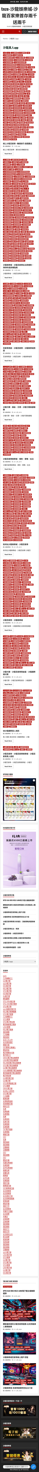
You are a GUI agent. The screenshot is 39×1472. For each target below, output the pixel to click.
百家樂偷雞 (6, 236)
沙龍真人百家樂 (19, 336)
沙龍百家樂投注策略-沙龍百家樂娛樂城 (17, 938)
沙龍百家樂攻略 (7, 315)
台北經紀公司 (8, 1234)
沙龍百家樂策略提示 (27, 220)
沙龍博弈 (23, 487)
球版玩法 (6, 125)
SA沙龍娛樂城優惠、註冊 (12, 947)
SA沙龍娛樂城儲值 (19, 60)
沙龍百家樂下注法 (17, 105)
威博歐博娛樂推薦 (8, 91)
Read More (9, 154)
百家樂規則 (6, 253)
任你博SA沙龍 (20, 77)
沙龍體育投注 (7, 234)
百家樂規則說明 (24, 253)
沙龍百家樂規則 (17, 504)
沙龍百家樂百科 (29, 217)
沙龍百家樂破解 (7, 320)
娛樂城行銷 (7, 1186)
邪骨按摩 (6, 1201)
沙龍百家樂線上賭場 (27, 222)
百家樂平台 (6, 241)
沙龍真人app (13, 117)
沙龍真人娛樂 (15, 334)
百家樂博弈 (15, 518)
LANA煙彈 (6, 1027)
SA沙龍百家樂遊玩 (22, 67)
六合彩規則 (14, 81)
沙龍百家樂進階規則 (9, 329)
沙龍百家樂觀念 (7, 450)
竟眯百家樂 (26, 137)
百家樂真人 (13, 248)
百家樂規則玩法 (7, 530)
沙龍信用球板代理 (28, 193)
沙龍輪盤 (27, 403)
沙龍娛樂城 (14, 103)
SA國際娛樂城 (12, 560)
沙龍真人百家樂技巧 (23, 227)
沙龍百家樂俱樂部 (24, 205)
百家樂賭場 (6, 134)
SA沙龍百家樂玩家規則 (20, 62)
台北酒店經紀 (8, 1042)
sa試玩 (5, 705)
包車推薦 (6, 1111)
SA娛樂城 (24, 160)
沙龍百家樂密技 (19, 308)
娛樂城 (15, 91)
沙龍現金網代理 (24, 300)
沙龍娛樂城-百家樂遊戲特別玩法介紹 (16, 917)
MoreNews (14, 1469)
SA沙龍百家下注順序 (27, 167)
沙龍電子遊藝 (30, 232)
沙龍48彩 (20, 96)
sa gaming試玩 (7, 367)
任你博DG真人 (12, 77)
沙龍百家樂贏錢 (26, 506)
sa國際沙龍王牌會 (15, 160)
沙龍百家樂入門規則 (18, 208)
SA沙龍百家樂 (19, 169)
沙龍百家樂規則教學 (18, 113)
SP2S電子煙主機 (9, 1022)
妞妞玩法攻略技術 (8, 89)
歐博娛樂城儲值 (7, 572)
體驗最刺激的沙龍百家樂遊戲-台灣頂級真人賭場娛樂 (19, 1325)
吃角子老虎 (28, 81)
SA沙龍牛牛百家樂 (8, 167)
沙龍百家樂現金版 (19, 217)
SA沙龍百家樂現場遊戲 (23, 172)
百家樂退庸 (28, 258)
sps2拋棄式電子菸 (9, 1009)
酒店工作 (6, 1206)
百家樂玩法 (30, 127)
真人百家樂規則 (18, 137)
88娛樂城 (12, 1311)
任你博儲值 (13, 79)
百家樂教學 (23, 244)
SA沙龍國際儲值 (15, 641)
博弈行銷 (6, 1183)
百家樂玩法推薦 (7, 129)
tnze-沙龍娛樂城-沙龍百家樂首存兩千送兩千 (19, 15)
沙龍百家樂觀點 (30, 324)
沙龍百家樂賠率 (7, 506)
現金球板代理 (29, 122)
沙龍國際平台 (7, 101)
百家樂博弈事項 (24, 518)
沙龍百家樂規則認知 (9, 115)
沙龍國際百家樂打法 (9, 200)
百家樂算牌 (6, 251)
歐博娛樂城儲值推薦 (18, 572)
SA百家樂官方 (19, 296)
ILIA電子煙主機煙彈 (10, 1068)
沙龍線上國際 (7, 341)
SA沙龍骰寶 (21, 69)
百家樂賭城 (30, 132)
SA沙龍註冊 (31, 67)
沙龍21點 (6, 96)
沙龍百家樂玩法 (7, 317)
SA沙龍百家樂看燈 (8, 176)
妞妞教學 (21, 86)
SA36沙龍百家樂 (28, 286)
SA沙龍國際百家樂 (17, 55)
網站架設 (6, 1050)
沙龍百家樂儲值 (7, 208)
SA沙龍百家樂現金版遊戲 (10, 67)
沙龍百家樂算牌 (7, 222)
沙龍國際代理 (21, 196)
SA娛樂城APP (7, 162)
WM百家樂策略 (7, 74)
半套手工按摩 (8, 1211)
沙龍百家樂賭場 (17, 506)
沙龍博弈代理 (7, 196)
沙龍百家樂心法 (7, 310)
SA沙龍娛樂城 (29, 57)
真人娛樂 (20, 1316)
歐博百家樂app (22, 93)
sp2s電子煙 (7, 983)
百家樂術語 (29, 251)
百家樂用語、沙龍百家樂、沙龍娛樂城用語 (19, 349)
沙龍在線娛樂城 (7, 582)
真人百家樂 (28, 535)
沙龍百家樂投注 (7, 110)
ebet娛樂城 (14, 53)
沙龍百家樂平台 (19, 442)
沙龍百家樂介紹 (27, 105)
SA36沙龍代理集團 (8, 286)
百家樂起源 (6, 258)
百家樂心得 (23, 127)
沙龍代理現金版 (16, 191)
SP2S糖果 (6, 1086)
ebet (8, 53)
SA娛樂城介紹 (15, 162)
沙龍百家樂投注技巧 (18, 110)
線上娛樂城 (15, 1319)
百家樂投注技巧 (29, 241)
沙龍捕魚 (30, 584)
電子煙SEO (7, 1055)
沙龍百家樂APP (30, 103)
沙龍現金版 (23, 435)
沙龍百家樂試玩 (26, 327)
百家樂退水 (6, 260)
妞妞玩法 (27, 86)
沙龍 (28, 93)
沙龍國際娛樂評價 (16, 98)
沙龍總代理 (12, 403)
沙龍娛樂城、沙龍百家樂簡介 (13, 933)
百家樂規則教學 (24, 528)
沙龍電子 (6, 122)
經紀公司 (6, 1106)
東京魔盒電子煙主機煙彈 (12, 1073)
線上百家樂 (8, 1352)
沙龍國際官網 (25, 98)
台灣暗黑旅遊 (8, 1101)
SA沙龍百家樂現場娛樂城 (10, 65)
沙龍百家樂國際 (29, 305)
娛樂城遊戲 (8, 1314)
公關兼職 (6, 1150)
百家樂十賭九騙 (7, 518)
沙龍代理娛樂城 (7, 376)
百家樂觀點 (6, 256)
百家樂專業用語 (14, 127)
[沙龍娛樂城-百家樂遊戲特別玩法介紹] (19, 1374)
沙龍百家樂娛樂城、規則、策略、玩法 (18, 459)
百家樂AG (20, 516)
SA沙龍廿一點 (7, 291)
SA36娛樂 (6, 284)
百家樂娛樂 (8, 1382)
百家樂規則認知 (14, 253)
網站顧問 (6, 999)
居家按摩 (6, 1239)
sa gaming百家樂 (17, 690)
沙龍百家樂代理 (7, 108)
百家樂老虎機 (21, 251)
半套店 (5, 1216)
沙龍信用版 (12, 428)
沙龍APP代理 (7, 98)
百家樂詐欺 (13, 256)
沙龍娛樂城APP (14, 203)
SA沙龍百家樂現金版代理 (24, 65)
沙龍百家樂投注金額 (19, 215)
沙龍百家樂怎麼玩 (17, 108)
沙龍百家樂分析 (7, 210)
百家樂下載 (19, 234)
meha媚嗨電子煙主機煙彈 (12, 1070)
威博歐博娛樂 (23, 89)
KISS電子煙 (7, 986)
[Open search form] (19, 31)
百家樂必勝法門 (16, 523)
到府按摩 (6, 1242)
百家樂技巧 (21, 241)
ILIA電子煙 (6, 981)
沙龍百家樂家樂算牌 (28, 440)
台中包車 (6, 1178)
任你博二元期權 (30, 77)
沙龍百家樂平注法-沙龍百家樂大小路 (16, 942)
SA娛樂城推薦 (7, 164)
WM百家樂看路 (22, 72)
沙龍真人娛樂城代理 (25, 334)
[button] (3, 31)
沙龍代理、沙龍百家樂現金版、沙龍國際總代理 (19, 673)
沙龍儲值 (19, 428)
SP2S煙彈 (6, 1019)
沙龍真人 (6, 117)
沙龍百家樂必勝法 (17, 310)
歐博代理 (28, 570)
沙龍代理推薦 (7, 191)
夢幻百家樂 (29, 84)
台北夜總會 (7, 1191)
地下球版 (22, 84)
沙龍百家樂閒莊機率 (29, 329)
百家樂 (11, 125)
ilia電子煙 (6, 996)
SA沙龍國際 (6, 641)
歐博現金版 (6, 93)
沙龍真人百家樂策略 (9, 229)
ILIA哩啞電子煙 (8, 1078)
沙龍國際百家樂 (16, 101)
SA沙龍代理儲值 (8, 563)
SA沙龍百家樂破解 (8, 179)
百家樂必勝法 (7, 523)
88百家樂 (19, 1311)
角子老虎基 (13, 139)
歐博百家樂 (13, 93)
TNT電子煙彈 (7, 1129)
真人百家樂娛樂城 (8, 137)
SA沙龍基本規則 (21, 57)
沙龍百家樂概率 (17, 315)
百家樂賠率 (6, 132)
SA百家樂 (16, 179)
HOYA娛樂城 (22, 53)
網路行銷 (6, 1045)
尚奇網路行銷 (8, 1104)
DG (4, 53)
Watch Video (32, 31)
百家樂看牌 (6, 248)
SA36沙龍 (20, 284)
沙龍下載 (25, 374)
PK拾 (28, 53)
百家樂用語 (15, 246)
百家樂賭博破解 (22, 132)
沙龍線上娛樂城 (16, 232)
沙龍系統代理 (24, 229)
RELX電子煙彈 (8, 1029)
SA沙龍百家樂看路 (29, 176)
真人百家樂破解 (18, 537)
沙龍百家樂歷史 (26, 315)
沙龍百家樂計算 (7, 327)
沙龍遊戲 (23, 120)
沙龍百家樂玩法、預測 (11, 928)
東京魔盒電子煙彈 (9, 1024)
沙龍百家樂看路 (7, 220)
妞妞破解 (16, 89)
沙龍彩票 (22, 298)
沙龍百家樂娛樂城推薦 (9, 594)
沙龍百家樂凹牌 (28, 208)
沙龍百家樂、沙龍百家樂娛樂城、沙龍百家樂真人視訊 (19, 754)
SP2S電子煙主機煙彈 (10, 1065)
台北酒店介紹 (8, 1196)
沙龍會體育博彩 (7, 587)
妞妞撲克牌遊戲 (13, 86)
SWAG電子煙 (7, 1088)
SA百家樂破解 (7, 181)
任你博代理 (6, 79)
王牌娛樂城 (29, 749)
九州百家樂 (31, 74)
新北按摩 (6, 1237)
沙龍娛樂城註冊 (17, 584)
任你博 (5, 77)
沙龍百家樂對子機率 (9, 442)
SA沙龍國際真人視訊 (11, 730)
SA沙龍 (14, 164)
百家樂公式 (21, 236)
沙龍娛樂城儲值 (7, 205)
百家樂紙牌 (13, 251)
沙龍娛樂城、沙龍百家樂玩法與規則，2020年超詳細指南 (18, 266)
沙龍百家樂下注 (7, 105)
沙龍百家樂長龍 (19, 329)
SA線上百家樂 (7, 184)
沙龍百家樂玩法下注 (18, 317)
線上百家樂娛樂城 (17, 540)
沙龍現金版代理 (14, 300)
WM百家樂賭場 (16, 74)
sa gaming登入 (7, 690)
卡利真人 (21, 81)
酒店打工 (6, 1229)
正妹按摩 (6, 1219)
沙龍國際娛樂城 (30, 196)
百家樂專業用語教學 (23, 239)
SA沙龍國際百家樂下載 (9, 57)
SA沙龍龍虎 (29, 69)
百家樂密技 (6, 127)
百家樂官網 (25, 125)
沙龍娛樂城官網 (17, 386)
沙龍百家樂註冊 (17, 327)
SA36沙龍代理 (27, 284)
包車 (4, 1109)
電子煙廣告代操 (8, 1053)
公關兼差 (6, 1147)
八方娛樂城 (21, 79)
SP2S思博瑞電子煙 (9, 1083)
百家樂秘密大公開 (22, 248)
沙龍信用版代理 (18, 193)
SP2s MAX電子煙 (9, 1001)
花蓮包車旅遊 (8, 1163)
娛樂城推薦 (22, 91)
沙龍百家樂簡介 (17, 222)
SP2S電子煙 (7, 991)
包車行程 (6, 1122)
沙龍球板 (15, 717)
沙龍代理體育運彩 (8, 193)
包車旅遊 (6, 1124)
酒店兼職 (6, 1032)
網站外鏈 (6, 1160)
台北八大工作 (8, 1040)
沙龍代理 (31, 374)
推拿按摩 (6, 1099)
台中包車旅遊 (8, 1168)
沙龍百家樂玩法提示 (9, 217)
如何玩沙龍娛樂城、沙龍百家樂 (15, 544)
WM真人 (24, 74)
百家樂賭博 (13, 132)
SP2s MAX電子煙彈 (10, 1004)
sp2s (4, 976)
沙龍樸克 (28, 298)
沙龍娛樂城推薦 (26, 433)
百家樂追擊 (21, 258)
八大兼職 (6, 1034)
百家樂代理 (27, 234)
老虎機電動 (6, 139)
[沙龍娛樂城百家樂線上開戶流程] (19, 1343)
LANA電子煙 (7, 1255)
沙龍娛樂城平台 (26, 386)
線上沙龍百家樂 (7, 540)
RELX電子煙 (7, 988)
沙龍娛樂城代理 (24, 203)
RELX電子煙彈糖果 (9, 1011)
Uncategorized (8, 1286)
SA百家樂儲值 (18, 371)
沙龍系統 (17, 229)
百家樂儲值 (13, 236)
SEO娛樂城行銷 (8, 1188)
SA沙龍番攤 (17, 167)
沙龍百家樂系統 (7, 113)
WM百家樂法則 (12, 72)
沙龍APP (26, 96)
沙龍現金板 (6, 300)
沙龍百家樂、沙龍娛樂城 (13, 620)
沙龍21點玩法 (13, 96)
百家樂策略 (31, 248)
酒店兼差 (6, 1142)
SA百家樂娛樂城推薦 (26, 179)
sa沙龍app (6, 693)
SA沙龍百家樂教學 (8, 62)
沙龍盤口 (29, 115)
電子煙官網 (7, 1076)
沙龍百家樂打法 (27, 108)
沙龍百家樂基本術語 (9, 308)
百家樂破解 (25, 129)
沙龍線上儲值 (7, 232)
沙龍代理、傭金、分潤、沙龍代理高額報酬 (19, 408)
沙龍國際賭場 (27, 200)
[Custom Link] (33, 1466)
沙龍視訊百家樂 (7, 120)
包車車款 (6, 1119)
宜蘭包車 (6, 1173)
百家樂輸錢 (13, 258)
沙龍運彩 (29, 120)
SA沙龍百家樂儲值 (27, 698)
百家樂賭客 (13, 134)
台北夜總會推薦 (8, 1198)
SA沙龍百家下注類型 (9, 169)
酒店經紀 (6, 1037)
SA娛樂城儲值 (24, 162)
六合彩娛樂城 (7, 81)
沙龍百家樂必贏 (27, 310)
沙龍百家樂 (22, 103)
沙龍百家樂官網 (18, 440)
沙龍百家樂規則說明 (20, 115)
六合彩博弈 (28, 79)
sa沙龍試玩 (6, 69)
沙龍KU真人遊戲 (16, 188)
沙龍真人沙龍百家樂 (9, 336)
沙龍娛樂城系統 (7, 435)
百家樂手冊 (24, 523)
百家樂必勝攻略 (27, 521)
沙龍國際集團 (7, 103)
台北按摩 (6, 1214)
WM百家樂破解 (31, 72)
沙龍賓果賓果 (16, 120)
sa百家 (5, 72)
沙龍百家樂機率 (18, 393)
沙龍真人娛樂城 (22, 117)
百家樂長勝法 (21, 260)
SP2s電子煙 (7, 1006)
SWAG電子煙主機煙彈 (11, 1058)
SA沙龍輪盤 (14, 69)
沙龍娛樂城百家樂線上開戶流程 (14, 912)
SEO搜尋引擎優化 (9, 1047)
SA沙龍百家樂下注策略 (9, 293)
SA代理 (5, 288)
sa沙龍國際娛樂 (7, 55)
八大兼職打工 (8, 978)
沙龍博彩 (14, 196)
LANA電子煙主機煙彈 (10, 1060)
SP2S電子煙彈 (8, 1014)
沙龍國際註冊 (24, 101)
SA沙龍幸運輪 (28, 60)
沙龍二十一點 (25, 188)
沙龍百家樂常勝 (28, 308)
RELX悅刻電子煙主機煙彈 (12, 1063)
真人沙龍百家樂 (28, 1316)
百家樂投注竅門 (7, 244)
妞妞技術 (6, 86)
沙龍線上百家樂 (25, 341)
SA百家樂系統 (15, 181)
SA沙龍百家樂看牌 (19, 176)
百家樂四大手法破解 (9, 521)
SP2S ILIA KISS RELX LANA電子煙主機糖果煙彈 (18, 900)
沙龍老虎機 (30, 117)
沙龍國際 (6, 379)
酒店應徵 (6, 1145)
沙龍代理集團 (24, 191)
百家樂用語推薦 (17, 129)
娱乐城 (28, 91)
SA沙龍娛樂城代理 (8, 60)
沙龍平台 (16, 298)
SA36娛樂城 (13, 284)
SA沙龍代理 (26, 639)
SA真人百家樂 (24, 181)
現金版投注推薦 (13, 122)
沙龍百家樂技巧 (7, 212)
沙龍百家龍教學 (26, 224)
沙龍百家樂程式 (17, 320)
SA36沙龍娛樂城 (18, 286)
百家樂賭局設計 (22, 134)
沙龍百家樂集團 (7, 224)
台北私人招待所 (8, 1091)
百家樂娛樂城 (18, 125)
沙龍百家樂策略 (17, 220)
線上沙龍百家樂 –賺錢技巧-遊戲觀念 (17, 143)
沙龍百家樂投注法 (29, 110)
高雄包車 (6, 1170)
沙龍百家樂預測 (17, 224)
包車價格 (6, 1114)
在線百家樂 (15, 84)
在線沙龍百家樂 (7, 84)
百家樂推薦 (15, 244)
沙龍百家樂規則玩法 (29, 113)
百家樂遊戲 (13, 260)
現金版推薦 (22, 122)
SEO (4, 1137)
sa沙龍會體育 (21, 164)
